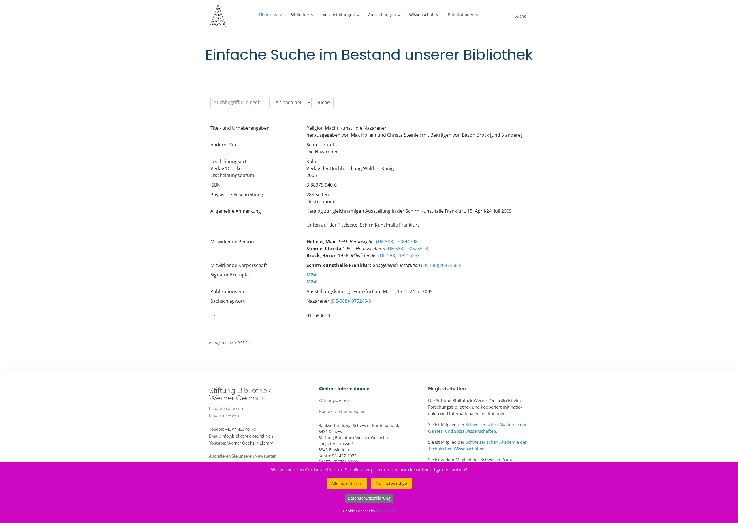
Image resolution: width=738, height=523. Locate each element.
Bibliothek (300, 14)
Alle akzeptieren (346, 483)
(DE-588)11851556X (399, 255)
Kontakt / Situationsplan (342, 411)
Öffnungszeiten (334, 400)
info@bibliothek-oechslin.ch (247, 436)
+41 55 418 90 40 (240, 429)
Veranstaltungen (339, 14)
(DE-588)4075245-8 (351, 301)
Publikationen (462, 14)
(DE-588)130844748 (397, 241)
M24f (312, 275)
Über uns (268, 14)
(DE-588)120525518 (407, 248)
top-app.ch (385, 510)
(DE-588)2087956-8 (441, 265)
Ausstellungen (382, 14)
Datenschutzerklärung (369, 498)
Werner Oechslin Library (250, 443)
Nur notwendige (391, 483)
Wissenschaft (422, 14)
